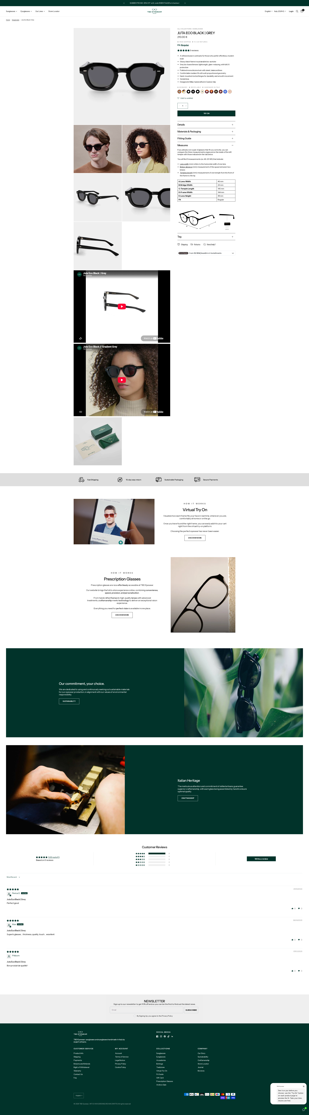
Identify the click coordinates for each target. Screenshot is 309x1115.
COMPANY (203, 1048)
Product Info (78, 1053)
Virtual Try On (161, 1071)
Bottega (159, 1064)
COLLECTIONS (163, 1048)
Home (8, 20)
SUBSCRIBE (191, 1010)
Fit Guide (159, 1074)
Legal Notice (120, 1060)
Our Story (201, 1053)
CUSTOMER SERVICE (83, 1048)
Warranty (77, 1071)
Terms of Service (122, 1057)
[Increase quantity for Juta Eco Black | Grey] (186, 106)
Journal (200, 1067)
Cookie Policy (120, 1067)
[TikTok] (168, 1036)
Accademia (160, 1060)
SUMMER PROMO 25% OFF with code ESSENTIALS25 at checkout (154, 3)
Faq (75, 1078)
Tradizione (160, 1067)
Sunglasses (10, 11)
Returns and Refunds (82, 1064)
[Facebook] (157, 1036)
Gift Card (159, 1078)
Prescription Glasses (164, 1081)
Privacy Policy (120, 1064)
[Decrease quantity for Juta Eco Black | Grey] (179, 106)
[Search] (297, 11)
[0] (301, 11)
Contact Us (78, 1074)
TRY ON (206, 113)
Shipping (77, 1057)
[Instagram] (161, 1036)
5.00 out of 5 (54, 857)
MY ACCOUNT (121, 1048)
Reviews (201, 1071)
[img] (13, 889)
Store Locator (54, 11)
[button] (183, 50)
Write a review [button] (261, 859)
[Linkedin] (172, 1036)
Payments (78, 1060)
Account (118, 1053)
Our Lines (39, 11)
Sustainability (203, 1057)
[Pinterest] (165, 1036)
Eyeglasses (25, 11)
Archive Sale (161, 1085)
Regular (185, 45)
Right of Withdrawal (81, 1067)
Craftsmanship (204, 1060)
